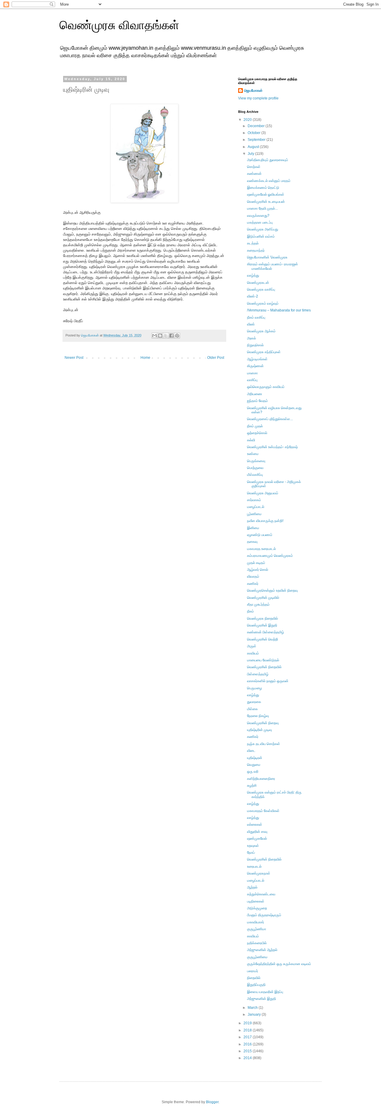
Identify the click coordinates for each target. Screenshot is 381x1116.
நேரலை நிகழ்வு (258, 716)
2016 (248, 1044)
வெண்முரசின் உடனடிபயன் (266, 201)
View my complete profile (258, 98)
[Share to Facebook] (171, 336)
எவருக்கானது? (258, 215)
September (257, 140)
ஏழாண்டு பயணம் (259, 535)
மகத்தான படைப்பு (260, 222)
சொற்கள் (253, 167)
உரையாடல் (254, 866)
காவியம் (253, 653)
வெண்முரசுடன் (258, 282)
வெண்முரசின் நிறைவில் (264, 667)
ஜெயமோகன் (253, 90)
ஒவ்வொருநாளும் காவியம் (266, 387)
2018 (248, 1030)
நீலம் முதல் (255, 426)
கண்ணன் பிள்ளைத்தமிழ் (265, 632)
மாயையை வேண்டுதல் (263, 660)
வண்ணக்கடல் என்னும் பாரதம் (269, 181)
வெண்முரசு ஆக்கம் (261, 331)
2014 (248, 1058)
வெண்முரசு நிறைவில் (262, 618)
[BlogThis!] (160, 336)
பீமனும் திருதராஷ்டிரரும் (264, 915)
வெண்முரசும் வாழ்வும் (263, 303)
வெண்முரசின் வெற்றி (262, 639)
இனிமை (253, 528)
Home (145, 358)
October (254, 133)
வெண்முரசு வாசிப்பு (261, 289)
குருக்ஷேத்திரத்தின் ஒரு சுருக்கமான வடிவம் (279, 964)
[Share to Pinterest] (177, 336)
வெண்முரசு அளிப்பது (262, 229)
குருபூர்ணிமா (256, 929)
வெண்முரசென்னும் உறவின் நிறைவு (272, 590)
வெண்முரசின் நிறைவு (263, 723)
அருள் (251, 646)
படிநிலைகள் (255, 901)
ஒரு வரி (252, 771)
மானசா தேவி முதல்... (262, 208)
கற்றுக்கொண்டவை (261, 894)
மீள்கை (252, 709)
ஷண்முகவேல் (257, 838)
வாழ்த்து (253, 275)
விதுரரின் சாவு (257, 832)
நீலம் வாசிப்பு (256, 317)
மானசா (252, 373)
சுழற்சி (252, 785)
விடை (251, 751)
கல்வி (251, 440)
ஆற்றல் (252, 887)
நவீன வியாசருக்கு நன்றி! (265, 521)
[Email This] (154, 336)
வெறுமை (253, 765)
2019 (248, 1023)
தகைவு (252, 542)
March (253, 1008)
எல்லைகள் (254, 824)
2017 (248, 1037)
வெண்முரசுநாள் (258, 873)
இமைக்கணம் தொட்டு (263, 188)
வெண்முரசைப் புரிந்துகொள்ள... (270, 419)
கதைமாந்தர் (256, 250)
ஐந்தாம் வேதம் (257, 401)
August (254, 147)
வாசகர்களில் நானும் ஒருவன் (267, 681)
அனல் (251, 338)
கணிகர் (252, 584)
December (257, 126)
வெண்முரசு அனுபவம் (262, 493)
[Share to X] (166, 336)
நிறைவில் (253, 978)
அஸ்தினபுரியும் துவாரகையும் (267, 160)
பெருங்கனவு (256, 461)
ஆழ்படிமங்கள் (257, 359)
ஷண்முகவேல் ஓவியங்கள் (265, 194)
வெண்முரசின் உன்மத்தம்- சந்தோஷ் (272, 447)
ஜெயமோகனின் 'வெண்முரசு (267, 257)
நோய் (251, 852)
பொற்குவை (255, 468)
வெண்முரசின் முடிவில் (263, 598)
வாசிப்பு (252, 380)
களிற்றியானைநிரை (261, 779)
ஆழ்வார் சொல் (257, 570)
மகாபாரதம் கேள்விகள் (263, 811)
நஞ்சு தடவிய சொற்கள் (263, 744)
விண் (251, 324)
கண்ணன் (254, 174)
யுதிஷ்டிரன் (254, 758)
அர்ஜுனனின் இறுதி (261, 999)
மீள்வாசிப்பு (255, 475)
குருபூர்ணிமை (257, 957)
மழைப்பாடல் (255, 507)
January (255, 1014)
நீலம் (250, 611)
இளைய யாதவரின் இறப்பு (265, 992)
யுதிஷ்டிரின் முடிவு (259, 730)
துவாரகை (254, 702)
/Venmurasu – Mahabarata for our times (279, 310)
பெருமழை (254, 688)
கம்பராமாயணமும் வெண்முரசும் (270, 556)
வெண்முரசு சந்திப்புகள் (264, 352)
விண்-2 (252, 296)
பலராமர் (252, 971)
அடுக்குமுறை (257, 908)
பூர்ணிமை (254, 514)
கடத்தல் (253, 243)
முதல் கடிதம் (256, 563)
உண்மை (253, 454)
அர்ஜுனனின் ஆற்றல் (262, 950)
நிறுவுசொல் (255, 345)
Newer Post (74, 358)
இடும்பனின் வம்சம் (261, 236)
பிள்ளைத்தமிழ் (257, 674)
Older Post (215, 358)
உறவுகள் (253, 846)
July (251, 154)
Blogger (212, 1102)
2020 (248, 120)
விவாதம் (253, 576)
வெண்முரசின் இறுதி (262, 625)
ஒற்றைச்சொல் (257, 433)
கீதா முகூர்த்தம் (258, 604)
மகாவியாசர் (255, 922)
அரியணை (254, 394)
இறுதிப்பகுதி (256, 985)
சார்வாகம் (254, 500)
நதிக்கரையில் (257, 943)
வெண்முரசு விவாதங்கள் (119, 25)
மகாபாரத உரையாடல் (261, 549)
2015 (248, 1051)
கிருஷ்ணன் (255, 366)
